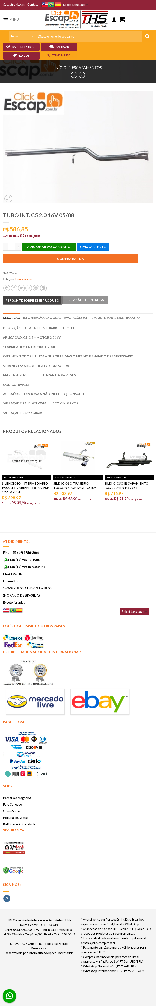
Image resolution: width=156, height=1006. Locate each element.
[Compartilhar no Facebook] (14, 288)
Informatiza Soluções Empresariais (50, 953)
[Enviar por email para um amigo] (28, 288)
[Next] (153, 478)
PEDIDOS (23, 55)
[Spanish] (57, 5)
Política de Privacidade (19, 824)
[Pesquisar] (147, 36)
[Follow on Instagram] (6, 898)
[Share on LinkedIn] (43, 288)
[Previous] (3, 478)
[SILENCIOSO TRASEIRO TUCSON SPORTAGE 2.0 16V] (78, 458)
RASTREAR (62, 46)
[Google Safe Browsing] (13, 872)
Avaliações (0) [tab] (75, 317)
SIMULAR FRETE (93, 246)
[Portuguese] (51, 5)
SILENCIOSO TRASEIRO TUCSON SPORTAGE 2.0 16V (74, 485)
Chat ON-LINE (13, 574)
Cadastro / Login (14, 4)
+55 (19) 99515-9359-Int (27, 567)
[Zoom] (8, 199)
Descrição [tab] (11, 317)
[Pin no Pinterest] (36, 288)
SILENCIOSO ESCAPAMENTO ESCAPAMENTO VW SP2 (126, 485)
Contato (33, 4)
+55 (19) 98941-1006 (24, 559)
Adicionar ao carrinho (49, 246)
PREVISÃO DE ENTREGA (85, 300)
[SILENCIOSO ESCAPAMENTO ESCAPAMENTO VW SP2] (129, 458)
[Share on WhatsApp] (6, 288)
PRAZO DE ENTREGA (23, 46)
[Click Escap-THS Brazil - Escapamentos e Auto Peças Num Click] (77, 19)
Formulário (11, 581)
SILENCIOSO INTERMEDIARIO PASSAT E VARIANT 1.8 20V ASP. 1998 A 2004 (25, 487)
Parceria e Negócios (17, 798)
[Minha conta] (114, 19)
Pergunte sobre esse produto (32, 300)
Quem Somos (12, 811)
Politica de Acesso (16, 817)
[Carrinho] (122, 19)
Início (60, 67)
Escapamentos (87, 67)
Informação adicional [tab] (42, 317)
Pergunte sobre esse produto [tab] (115, 317)
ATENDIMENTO (61, 55)
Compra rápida (70, 258)
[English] (44, 5)
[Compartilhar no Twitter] (21, 288)
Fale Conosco (12, 804)
